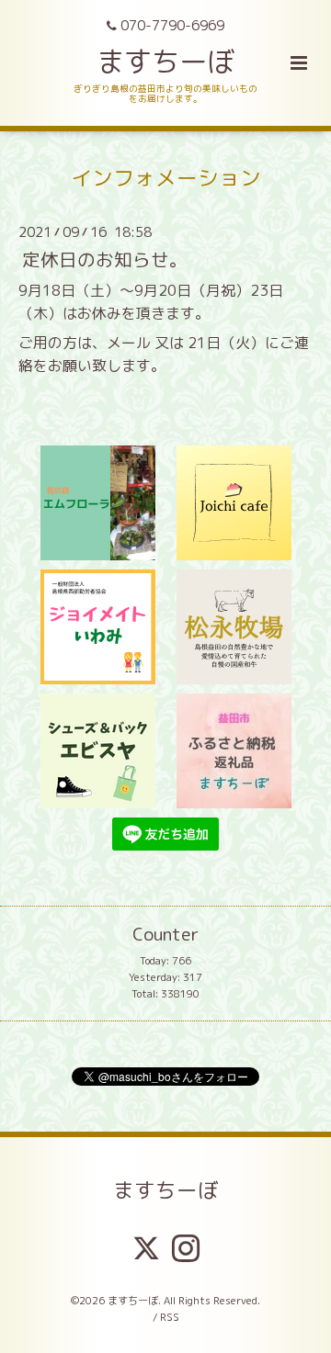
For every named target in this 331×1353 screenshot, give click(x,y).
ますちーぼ (165, 61)
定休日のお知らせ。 (105, 258)
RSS (169, 1317)
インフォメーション (166, 177)
